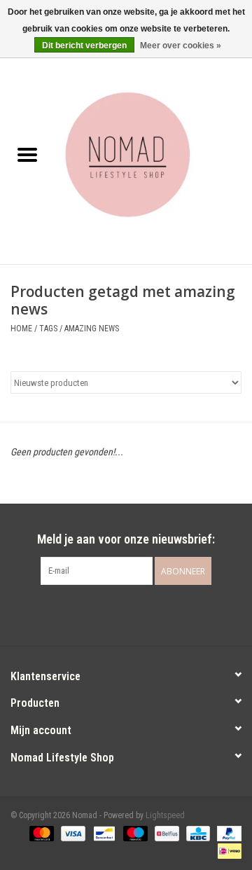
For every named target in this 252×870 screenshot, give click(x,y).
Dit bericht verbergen (84, 45)
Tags (48, 328)
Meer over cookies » (180, 45)
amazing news (91, 328)
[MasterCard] (40, 833)
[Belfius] (165, 833)
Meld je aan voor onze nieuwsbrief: (126, 539)
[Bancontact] (103, 833)
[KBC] (196, 833)
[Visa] (72, 833)
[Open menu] (27, 154)
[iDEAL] (227, 850)
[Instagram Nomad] (138, 613)
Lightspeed (165, 815)
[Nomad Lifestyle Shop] (153, 156)
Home (21, 328)
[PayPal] (226, 833)
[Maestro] (134, 833)
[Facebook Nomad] (114, 613)
